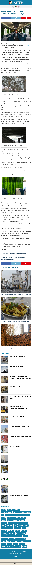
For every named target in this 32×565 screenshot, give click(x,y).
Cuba (9, 517)
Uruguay (18, 546)
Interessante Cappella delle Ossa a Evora (13, 348)
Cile (3, 515)
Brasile (15, 512)
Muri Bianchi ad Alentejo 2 (18, 476)
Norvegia (10, 530)
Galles (9, 520)
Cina (7, 515)
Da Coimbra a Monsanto (17, 456)
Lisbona (20, 44)
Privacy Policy (11, 553)
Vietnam (24, 546)
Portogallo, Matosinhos (17, 357)
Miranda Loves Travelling (11, 551)
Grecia (17, 523)
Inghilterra (9, 525)
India (3, 525)
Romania (19, 536)
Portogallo (11, 533)
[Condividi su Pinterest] (26, 18)
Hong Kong (24, 523)
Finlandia (22, 517)
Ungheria (22, 544)
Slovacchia (15, 538)
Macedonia (17, 528)
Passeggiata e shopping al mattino (20, 436)
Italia (26, 525)
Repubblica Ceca (20, 533)
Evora (27, 46)
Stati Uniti (10, 541)
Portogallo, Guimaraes (17, 366)
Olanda (17, 530)
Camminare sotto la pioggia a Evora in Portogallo (16, 294)
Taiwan (28, 541)
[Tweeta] (16, 18)
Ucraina (15, 544)
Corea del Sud (25, 515)
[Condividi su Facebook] (6, 18)
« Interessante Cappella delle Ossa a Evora (13, 253)
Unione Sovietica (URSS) (8, 546)
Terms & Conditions (19, 553)
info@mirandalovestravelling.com (10, 555)
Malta (23, 528)
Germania (21, 520)
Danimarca (15, 517)
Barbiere (12, 466)
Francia (4, 520)
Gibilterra (11, 523)
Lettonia (4, 528)
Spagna (3, 541)
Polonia (4, 533)
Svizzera (22, 541)
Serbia (8, 538)
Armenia (17, 509)
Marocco (4, 530)
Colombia (17, 515)
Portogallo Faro (15, 446)
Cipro (11, 515)
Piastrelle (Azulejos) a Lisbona (19, 496)
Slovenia (22, 538)
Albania (4, 509)
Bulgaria (21, 512)
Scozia (3, 538)
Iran (15, 525)
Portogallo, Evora (15, 386)
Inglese (13, 7)
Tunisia (3, 544)
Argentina (10, 509)
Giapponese (19, 7)
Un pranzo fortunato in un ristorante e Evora (15, 321)
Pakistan (23, 530)
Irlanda (21, 525)
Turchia (9, 544)
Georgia (15, 520)
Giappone (4, 523)
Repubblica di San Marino (8, 536)
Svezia (16, 541)
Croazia (4, 517)
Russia (25, 536)
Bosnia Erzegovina (6, 512)
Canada (28, 512)
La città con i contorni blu (18, 486)
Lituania (10, 528)
